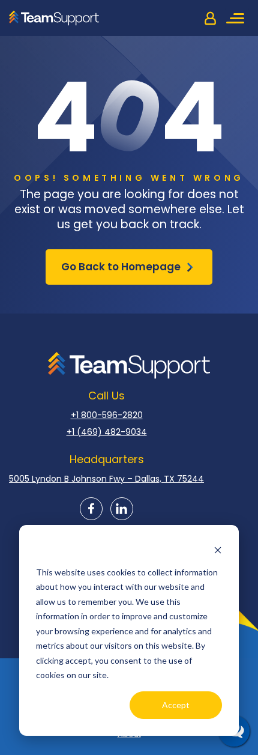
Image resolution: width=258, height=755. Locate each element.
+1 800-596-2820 (107, 415)
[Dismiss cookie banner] (218, 549)
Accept (176, 705)
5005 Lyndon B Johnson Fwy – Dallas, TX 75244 (106, 479)
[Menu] (237, 18)
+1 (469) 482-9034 (107, 432)
